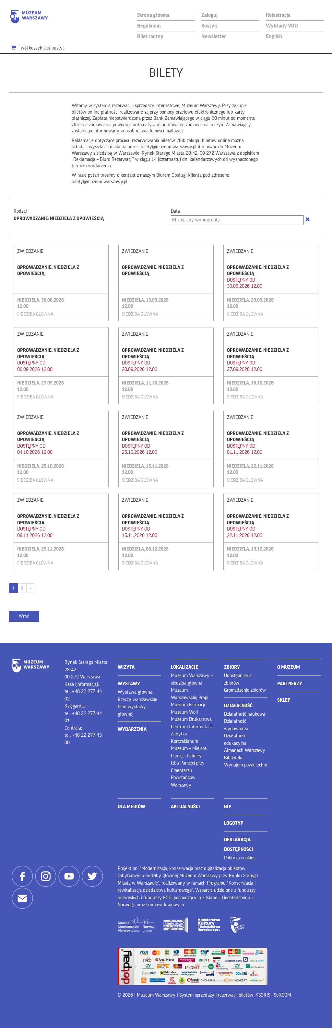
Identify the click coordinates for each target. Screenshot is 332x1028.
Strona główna (153, 15)
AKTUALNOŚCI (185, 806)
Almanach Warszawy (244, 750)
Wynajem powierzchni (245, 765)
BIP (227, 806)
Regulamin (149, 25)
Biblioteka (233, 757)
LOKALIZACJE (184, 667)
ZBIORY (232, 667)
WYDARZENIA (132, 729)
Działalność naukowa (244, 714)
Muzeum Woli (184, 712)
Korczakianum (184, 741)
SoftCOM (282, 995)
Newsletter (213, 36)
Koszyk (209, 25)
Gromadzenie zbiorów (245, 690)
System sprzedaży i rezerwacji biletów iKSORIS (224, 995)
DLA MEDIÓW (131, 806)
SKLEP (283, 700)
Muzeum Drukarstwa (191, 719)
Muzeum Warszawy (29, 17)
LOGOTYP (233, 823)
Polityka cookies (239, 857)
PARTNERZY (289, 683)
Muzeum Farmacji (188, 704)
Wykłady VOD (282, 25)
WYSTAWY (129, 683)
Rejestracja (278, 15)
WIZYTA (126, 667)
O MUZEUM (288, 667)
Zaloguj (209, 15)
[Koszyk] (15, 48)
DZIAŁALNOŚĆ (238, 705)
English (274, 36)
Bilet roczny (150, 36)
